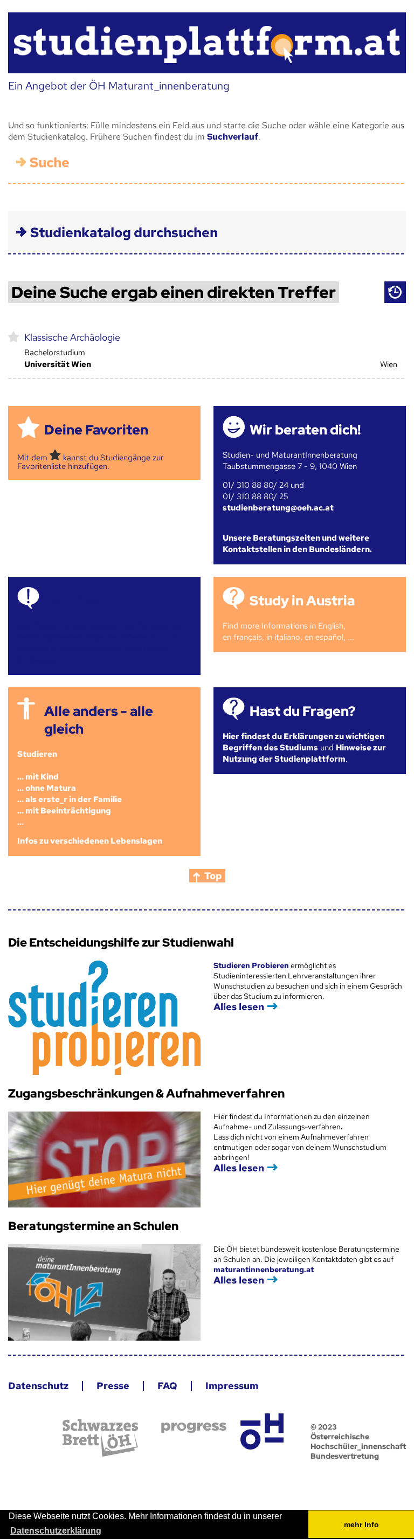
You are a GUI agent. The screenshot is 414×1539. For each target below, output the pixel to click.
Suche (50, 162)
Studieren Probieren (252, 965)
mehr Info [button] (361, 1524)
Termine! (72, 601)
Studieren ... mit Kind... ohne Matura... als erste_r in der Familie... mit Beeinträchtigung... (69, 788)
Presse (112, 1385)
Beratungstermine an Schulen (93, 1226)
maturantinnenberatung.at (263, 1269)
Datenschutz (38, 1385)
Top (213, 875)
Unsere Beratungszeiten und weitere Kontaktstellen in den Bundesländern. (297, 544)
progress (194, 1427)
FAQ (167, 1385)
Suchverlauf (232, 136)
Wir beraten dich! (305, 430)
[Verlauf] (395, 292)
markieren (13, 336)
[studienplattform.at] (206, 42)
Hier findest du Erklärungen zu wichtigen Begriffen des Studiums (303, 742)
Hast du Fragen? (302, 711)
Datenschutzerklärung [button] (55, 1530)
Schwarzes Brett (100, 1438)
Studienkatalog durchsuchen (124, 232)
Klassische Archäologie (72, 337)
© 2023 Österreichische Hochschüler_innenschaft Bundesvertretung (358, 1441)
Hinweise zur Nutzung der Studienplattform (304, 753)
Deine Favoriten (96, 430)
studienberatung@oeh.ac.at (278, 507)
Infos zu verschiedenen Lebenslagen (89, 841)
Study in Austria (302, 601)
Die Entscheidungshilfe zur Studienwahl (121, 942)
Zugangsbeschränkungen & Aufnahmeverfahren (146, 1093)
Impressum (231, 1385)
